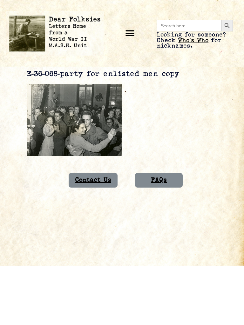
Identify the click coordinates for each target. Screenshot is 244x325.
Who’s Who (193, 40)
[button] (130, 33)
